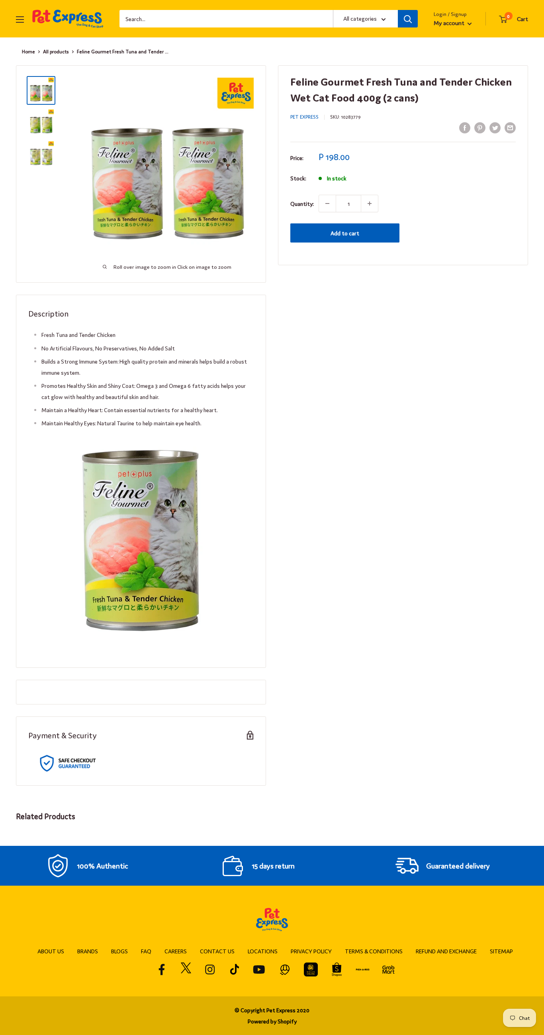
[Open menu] (20, 19)
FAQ (146, 951)
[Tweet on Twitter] (495, 127)
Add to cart (345, 233)
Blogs (119, 951)
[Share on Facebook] (464, 127)
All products (56, 51)
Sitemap (501, 951)
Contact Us (217, 951)
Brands (87, 951)
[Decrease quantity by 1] (327, 203)
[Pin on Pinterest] (479, 127)
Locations (263, 951)
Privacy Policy (311, 951)
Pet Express (304, 116)
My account (450, 22)
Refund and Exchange (446, 951)
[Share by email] (510, 127)
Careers (175, 951)
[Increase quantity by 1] (369, 203)
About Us (50, 951)
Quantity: (302, 203)
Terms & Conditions (374, 951)
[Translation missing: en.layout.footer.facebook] (162, 969)
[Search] (408, 18)
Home (28, 51)
